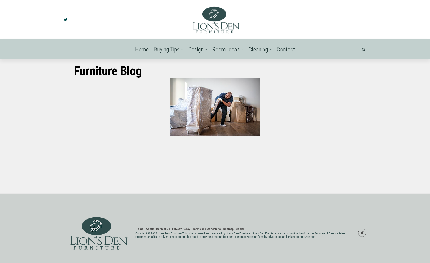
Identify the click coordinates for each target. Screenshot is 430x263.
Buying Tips (167, 49)
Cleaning (258, 49)
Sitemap (228, 229)
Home (142, 49)
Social (240, 229)
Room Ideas (226, 49)
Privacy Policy (181, 229)
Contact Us (163, 229)
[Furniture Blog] (215, 134)
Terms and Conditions (206, 229)
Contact (286, 49)
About (150, 229)
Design (196, 49)
